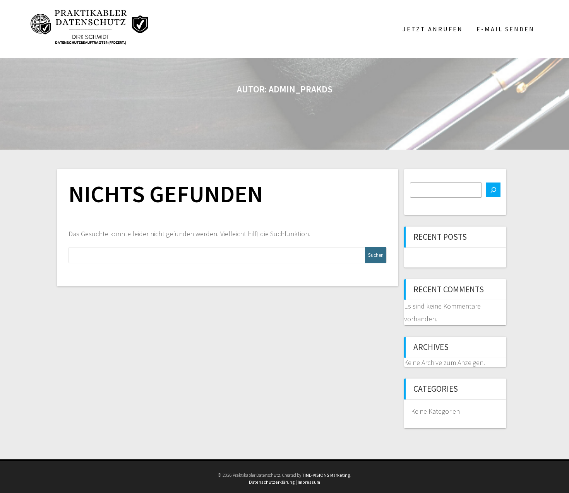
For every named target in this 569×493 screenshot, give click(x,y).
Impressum (309, 482)
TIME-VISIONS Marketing (326, 475)
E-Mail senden (505, 29)
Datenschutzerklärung (272, 482)
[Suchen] (493, 190)
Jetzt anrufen (433, 29)
